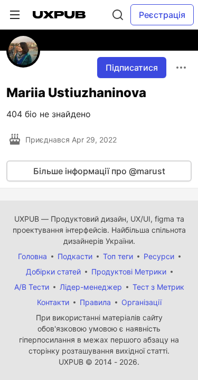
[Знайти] (117, 14)
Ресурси (159, 256)
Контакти (53, 302)
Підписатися (132, 67)
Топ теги (118, 256)
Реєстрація (162, 15)
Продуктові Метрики (128, 271)
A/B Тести (31, 286)
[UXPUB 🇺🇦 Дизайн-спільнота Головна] (59, 14)
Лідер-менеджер (91, 286)
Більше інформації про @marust (99, 171)
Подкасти (75, 256)
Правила (95, 302)
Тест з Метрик (158, 286)
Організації (141, 302)
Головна (32, 256)
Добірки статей (53, 271)
